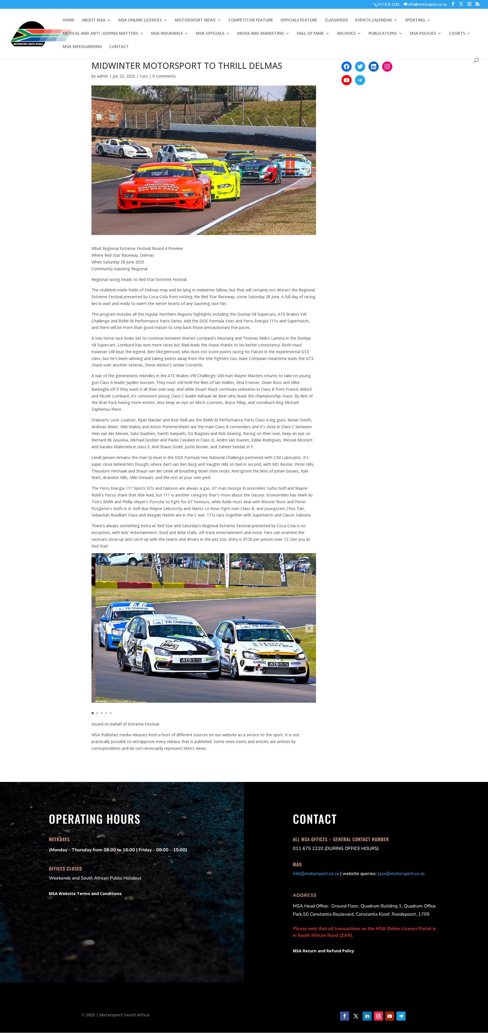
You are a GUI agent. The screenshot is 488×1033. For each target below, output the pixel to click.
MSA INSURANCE (167, 33)
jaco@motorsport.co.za (401, 874)
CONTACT (119, 47)
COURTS (457, 33)
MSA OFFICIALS (210, 33)
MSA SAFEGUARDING (82, 47)
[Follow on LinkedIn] (367, 1016)
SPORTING (415, 20)
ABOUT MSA (93, 20)
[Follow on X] (355, 1016)
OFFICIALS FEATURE (298, 20)
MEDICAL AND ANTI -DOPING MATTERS (100, 33)
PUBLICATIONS (383, 33)
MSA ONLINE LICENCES (140, 20)
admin (102, 76)
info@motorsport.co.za (316, 874)
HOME (69, 20)
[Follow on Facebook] (344, 1016)
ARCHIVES (346, 33)
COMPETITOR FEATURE (250, 20)
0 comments (164, 76)
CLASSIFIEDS (336, 20)
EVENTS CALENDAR (373, 20)
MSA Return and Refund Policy (323, 950)
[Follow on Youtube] (389, 1016)
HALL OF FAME (310, 33)
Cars (144, 76)
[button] (98, 628)
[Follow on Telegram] (401, 1016)
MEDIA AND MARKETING (260, 33)
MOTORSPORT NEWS (195, 20)
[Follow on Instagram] (378, 1016)
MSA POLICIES (423, 33)
